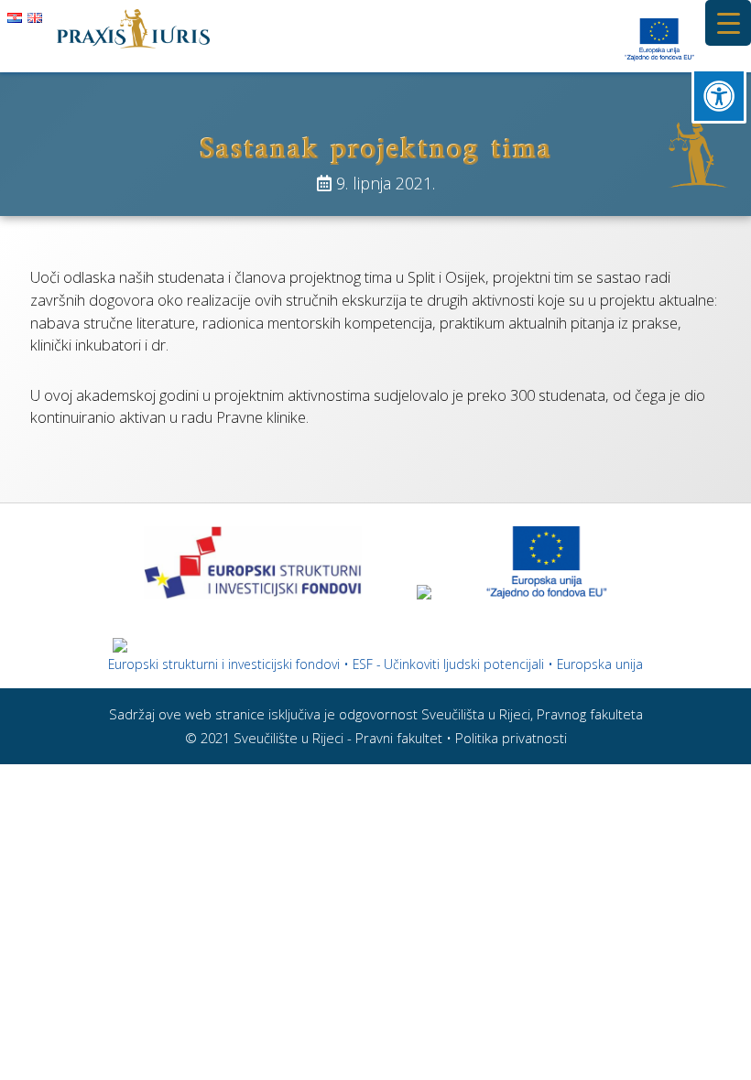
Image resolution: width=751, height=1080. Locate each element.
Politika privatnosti (511, 738)
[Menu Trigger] (728, 23)
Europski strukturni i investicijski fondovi (224, 664)
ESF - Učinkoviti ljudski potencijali (448, 664)
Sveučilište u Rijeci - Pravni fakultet (338, 738)
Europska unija (600, 664)
